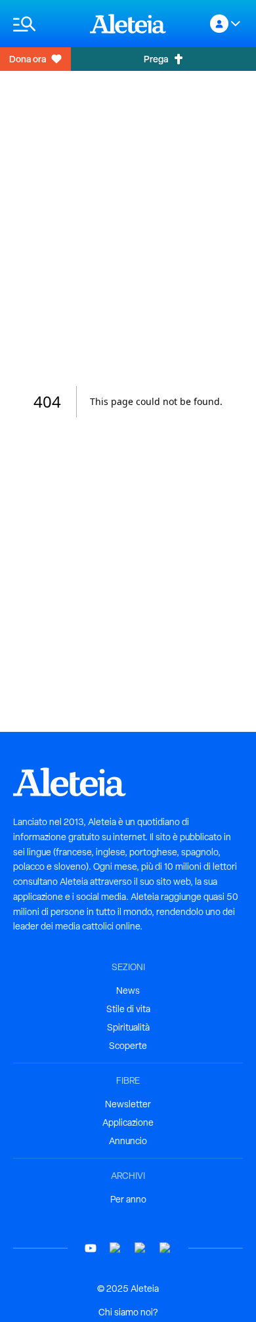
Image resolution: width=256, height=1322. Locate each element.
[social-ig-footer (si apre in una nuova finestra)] (165, 1248)
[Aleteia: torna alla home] (128, 23)
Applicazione (128, 1122)
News (128, 990)
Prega (156, 59)
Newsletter (128, 1104)
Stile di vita (128, 1009)
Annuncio (128, 1141)
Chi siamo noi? (128, 1312)
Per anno (128, 1199)
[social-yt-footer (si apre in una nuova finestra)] (90, 1248)
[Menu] (45, 24)
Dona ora (27, 59)
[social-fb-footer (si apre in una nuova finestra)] (115, 1248)
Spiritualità (128, 1027)
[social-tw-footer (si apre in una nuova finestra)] (140, 1248)
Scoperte (128, 1046)
